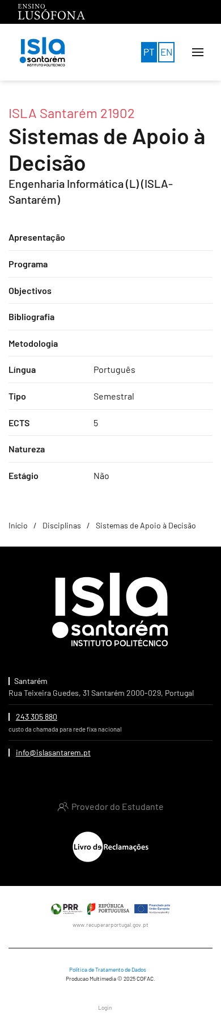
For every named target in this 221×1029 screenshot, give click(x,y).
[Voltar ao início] (42, 52)
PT (149, 51)
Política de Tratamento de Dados (107, 969)
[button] (197, 52)
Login (105, 1007)
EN (166, 51)
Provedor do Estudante (117, 806)
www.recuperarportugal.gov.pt (110, 924)
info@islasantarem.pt (53, 752)
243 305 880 (36, 716)
